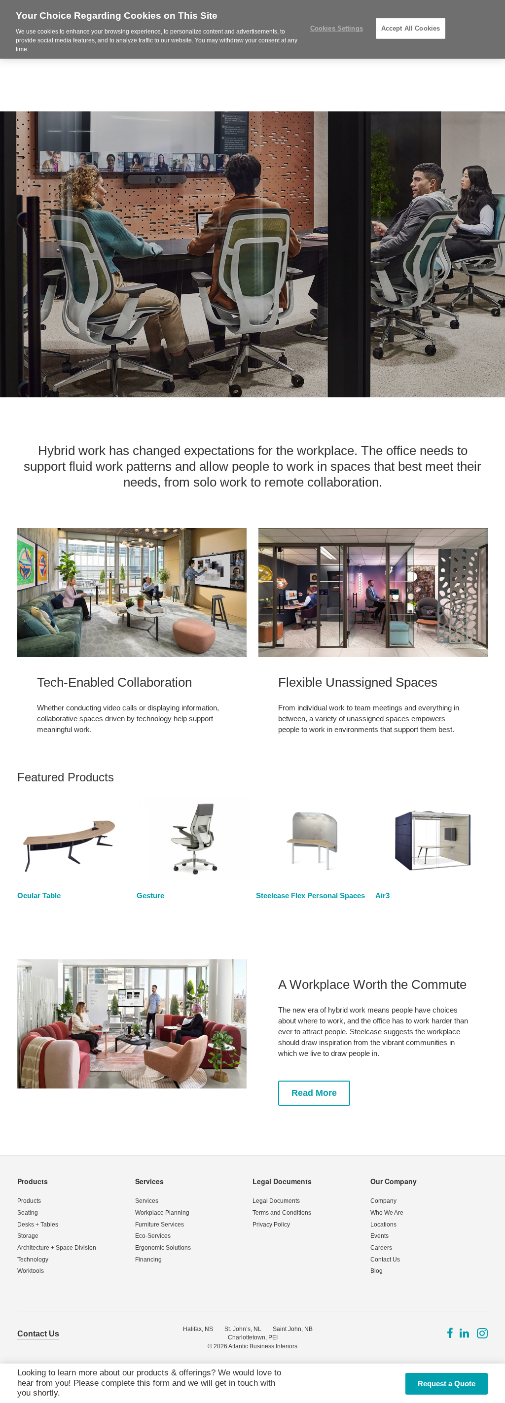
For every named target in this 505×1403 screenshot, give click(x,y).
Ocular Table (39, 895)
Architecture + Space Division (56, 1247)
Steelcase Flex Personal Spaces (310, 895)
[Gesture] (193, 839)
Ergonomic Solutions (163, 1247)
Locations (383, 1224)
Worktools (30, 1270)
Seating (27, 1212)
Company (383, 1200)
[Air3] (432, 839)
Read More (314, 1093)
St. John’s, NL (242, 1329)
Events (379, 1235)
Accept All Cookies (410, 28)
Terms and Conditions (281, 1212)
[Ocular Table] (74, 839)
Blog (376, 1270)
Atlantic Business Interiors (262, 1346)
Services (149, 1181)
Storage (27, 1235)
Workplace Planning (162, 1212)
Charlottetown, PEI (253, 1337)
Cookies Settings (336, 28)
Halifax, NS (198, 1329)
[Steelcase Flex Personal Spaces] (312, 839)
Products (32, 1181)
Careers (381, 1247)
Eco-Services (153, 1235)
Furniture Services (159, 1224)
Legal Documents (282, 1181)
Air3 (382, 895)
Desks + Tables (37, 1224)
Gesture (150, 895)
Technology (32, 1259)
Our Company (393, 1181)
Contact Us (385, 1259)
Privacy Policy (271, 1224)
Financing (148, 1259)
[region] (252, 29)
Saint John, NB (293, 1329)
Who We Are (386, 1212)
